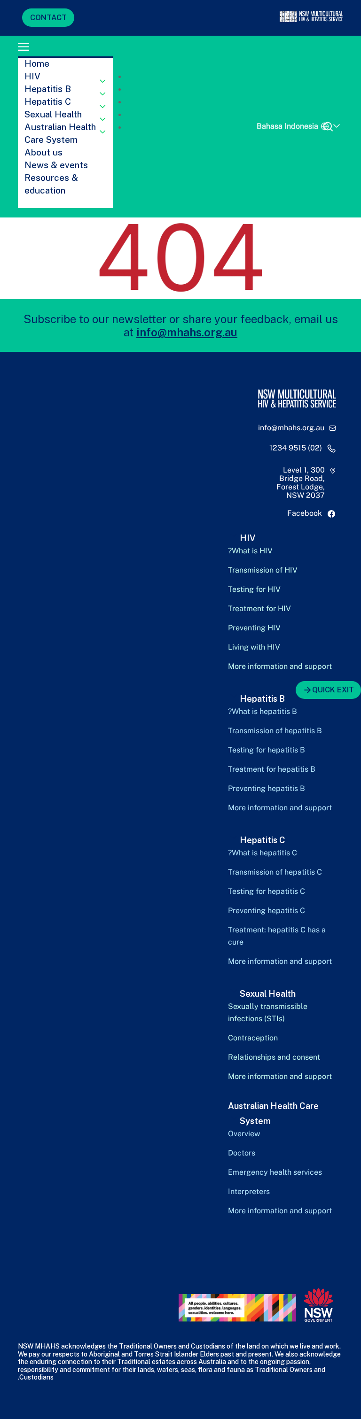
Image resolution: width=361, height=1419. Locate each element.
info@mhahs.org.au (186, 332)
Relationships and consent (274, 1057)
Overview (244, 1133)
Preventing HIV (254, 627)
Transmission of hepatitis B (275, 730)
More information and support (280, 666)
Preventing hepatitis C (266, 910)
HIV (32, 76)
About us (43, 152)
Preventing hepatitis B (266, 788)
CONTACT (48, 17)
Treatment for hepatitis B (271, 769)
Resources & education (51, 183)
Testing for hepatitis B (266, 749)
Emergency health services (275, 1172)
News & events (56, 165)
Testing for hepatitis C (266, 891)
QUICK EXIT (333, 689)
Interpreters (249, 1191)
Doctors (241, 1152)
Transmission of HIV (263, 570)
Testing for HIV (254, 589)
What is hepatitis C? (262, 852)
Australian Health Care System (60, 133)
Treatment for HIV (259, 608)
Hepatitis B (47, 89)
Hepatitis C (47, 101)
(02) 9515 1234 (295, 448)
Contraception (253, 1037)
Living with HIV (254, 647)
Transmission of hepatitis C (275, 872)
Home (36, 63)
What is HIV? (250, 550)
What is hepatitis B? (262, 711)
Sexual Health (53, 114)
